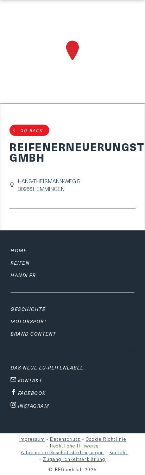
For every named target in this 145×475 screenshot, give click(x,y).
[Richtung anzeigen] (72, 61)
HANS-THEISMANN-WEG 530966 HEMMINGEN (49, 185)
